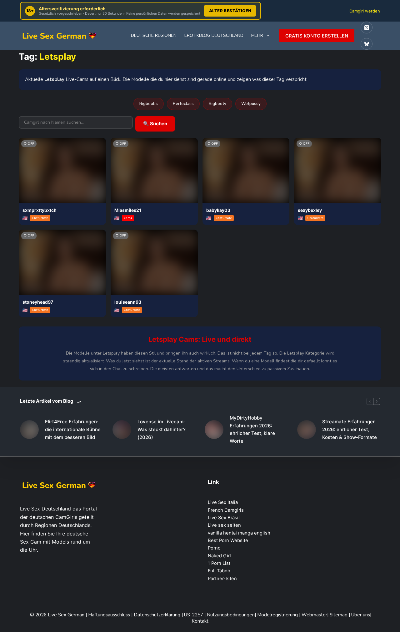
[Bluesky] (366, 44)
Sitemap (339, 615)
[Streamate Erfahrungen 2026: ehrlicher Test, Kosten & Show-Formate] (306, 429)
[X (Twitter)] (366, 27)
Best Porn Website (228, 540)
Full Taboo (219, 571)
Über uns (360, 615)
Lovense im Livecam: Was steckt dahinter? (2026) (162, 429)
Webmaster (314, 615)
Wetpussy (251, 104)
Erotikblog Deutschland (213, 35)
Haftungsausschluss (109, 615)
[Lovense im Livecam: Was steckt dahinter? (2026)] (121, 429)
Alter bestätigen (230, 10)
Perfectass (183, 104)
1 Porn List (219, 563)
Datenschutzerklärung (157, 615)
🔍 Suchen (155, 124)
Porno (214, 548)
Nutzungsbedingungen (231, 615)
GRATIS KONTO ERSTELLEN (316, 36)
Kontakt (200, 621)
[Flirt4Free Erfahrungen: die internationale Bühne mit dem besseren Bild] (29, 429)
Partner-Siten (222, 578)
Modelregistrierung (278, 615)
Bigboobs (148, 104)
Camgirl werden (364, 10)
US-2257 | (195, 615)
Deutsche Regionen (154, 35)
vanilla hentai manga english (239, 533)
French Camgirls (226, 510)
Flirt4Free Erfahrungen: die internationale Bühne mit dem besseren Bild (73, 429)
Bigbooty (217, 104)
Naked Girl (219, 556)
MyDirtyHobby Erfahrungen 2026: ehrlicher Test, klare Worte (252, 429)
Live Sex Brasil (224, 517)
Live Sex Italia (223, 502)
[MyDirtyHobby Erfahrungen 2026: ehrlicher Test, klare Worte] (214, 429)
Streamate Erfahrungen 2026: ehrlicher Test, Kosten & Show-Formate (349, 429)
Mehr (257, 35)
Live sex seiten (224, 525)
